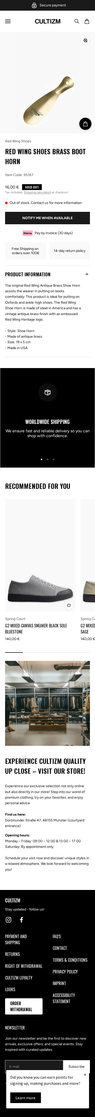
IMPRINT (59, 983)
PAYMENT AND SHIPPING (16, 939)
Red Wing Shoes (18, 141)
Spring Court (15, 619)
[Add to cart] (85, 124)
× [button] (85, 1074)
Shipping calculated (37, 192)
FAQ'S (57, 936)
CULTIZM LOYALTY (18, 978)
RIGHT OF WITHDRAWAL (23, 966)
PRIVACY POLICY (65, 972)
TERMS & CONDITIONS (70, 960)
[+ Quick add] (68, 605)
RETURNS (12, 954)
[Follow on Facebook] (21, 919)
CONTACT (60, 948)
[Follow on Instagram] (8, 919)
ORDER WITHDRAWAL (21, 1006)
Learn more (25, 1097)
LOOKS (10, 989)
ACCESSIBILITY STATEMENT (64, 998)
